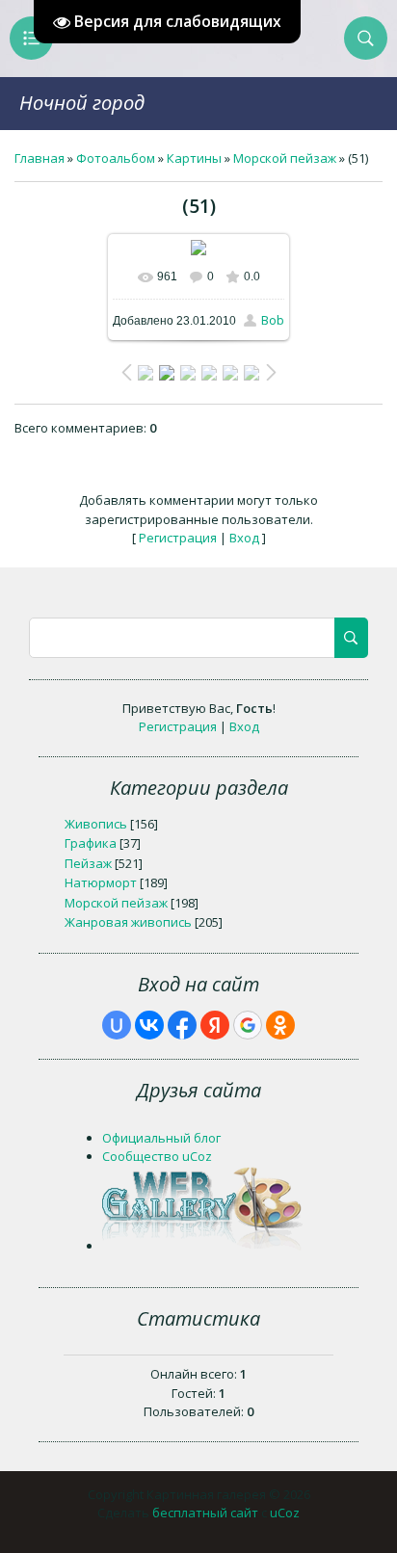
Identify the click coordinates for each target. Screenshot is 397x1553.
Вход (244, 537)
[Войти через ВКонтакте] (149, 1025)
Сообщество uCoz (157, 1156)
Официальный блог (161, 1137)
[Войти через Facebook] (182, 1025)
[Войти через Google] (247, 1025)
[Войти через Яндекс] (214, 1025)
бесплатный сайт (205, 1512)
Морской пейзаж (284, 158)
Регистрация (178, 537)
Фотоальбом (115, 158)
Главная (39, 158)
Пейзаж (88, 863)
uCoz (285, 1512)
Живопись (96, 823)
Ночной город (82, 103)
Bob (272, 320)
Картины (194, 158)
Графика (91, 843)
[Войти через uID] (116, 1025)
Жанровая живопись (128, 922)
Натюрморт (101, 882)
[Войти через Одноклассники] (280, 1025)
